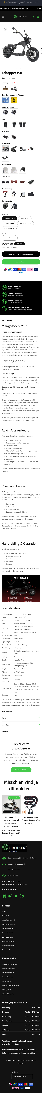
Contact (4, 911)
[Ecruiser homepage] (21, 16)
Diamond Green (25, 223)
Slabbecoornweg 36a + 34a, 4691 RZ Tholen (22, 858)
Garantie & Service (8, 972)
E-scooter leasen (7, 933)
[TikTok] (21, 895)
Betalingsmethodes (8, 968)
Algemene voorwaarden (9, 964)
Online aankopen (7, 928)
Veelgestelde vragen (8, 941)
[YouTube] (16, 895)
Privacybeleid (6, 989)
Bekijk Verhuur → (21, 770)
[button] (3, 16)
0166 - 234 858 (13, 875)
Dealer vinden (6, 950)
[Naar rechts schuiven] (26, 68)
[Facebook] (10, 895)
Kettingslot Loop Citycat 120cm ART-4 (31, 818)
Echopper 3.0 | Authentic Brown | (11, 818)
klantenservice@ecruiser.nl (16, 864)
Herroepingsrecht (7, 977)
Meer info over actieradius (10, 985)
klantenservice (6, 981)
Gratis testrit (6, 916)
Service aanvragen (8, 937)
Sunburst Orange (10, 228)
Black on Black (9, 218)
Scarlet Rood (9, 223)
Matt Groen (24, 218)
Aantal (4, 233)
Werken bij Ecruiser (8, 994)
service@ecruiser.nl (14, 867)
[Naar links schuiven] (16, 68)
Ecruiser (13, 1060)
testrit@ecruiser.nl (13, 870)
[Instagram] (4, 895)
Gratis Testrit (21, 262)
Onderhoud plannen (8, 924)
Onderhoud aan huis (8, 920)
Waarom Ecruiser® (8, 945)
